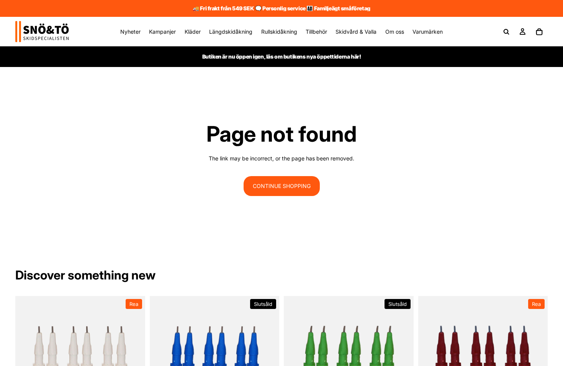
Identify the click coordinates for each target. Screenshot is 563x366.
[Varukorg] (539, 31)
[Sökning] (506, 31)
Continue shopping (282, 186)
